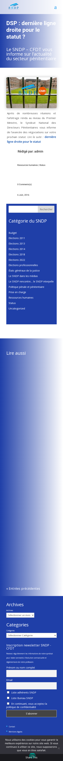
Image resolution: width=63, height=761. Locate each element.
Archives (9, 610)
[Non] (58, 748)
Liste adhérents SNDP (23, 692)
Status (42, 165)
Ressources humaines (27, 165)
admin (38, 151)
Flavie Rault (19, 410)
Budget (13, 232)
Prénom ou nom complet (20, 667)
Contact (12, 726)
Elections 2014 (17, 249)
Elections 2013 (17, 243)
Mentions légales (15, 731)
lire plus (14, 436)
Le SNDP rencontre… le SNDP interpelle (31, 281)
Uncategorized (17, 308)
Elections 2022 (17, 260)
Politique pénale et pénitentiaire (26, 287)
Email (9, 680)
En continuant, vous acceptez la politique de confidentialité (26, 705)
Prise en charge (17, 292)
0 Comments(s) (24, 184)
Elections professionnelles (23, 265)
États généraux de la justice (24, 270)
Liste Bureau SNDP (21, 698)
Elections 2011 (17, 238)
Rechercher (46, 209)
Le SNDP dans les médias (23, 276)
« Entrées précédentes (23, 588)
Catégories (10, 630)
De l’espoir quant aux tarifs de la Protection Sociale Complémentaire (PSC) (30, 403)
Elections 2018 (17, 254)
